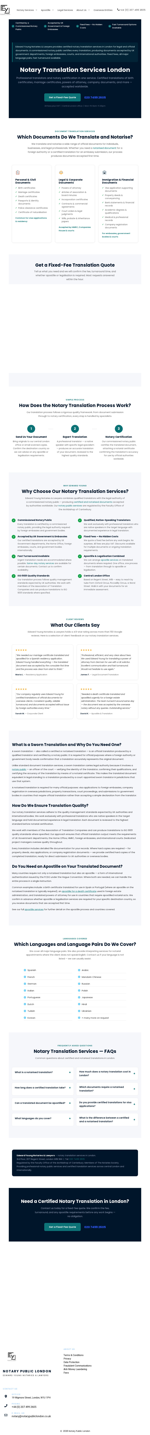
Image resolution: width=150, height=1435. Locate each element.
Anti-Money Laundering (75, 1369)
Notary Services (25, 10)
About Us (81, 10)
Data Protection (71, 1362)
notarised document (104, 148)
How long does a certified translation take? (40, 1087)
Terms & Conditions (73, 1355)
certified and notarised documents (93, 501)
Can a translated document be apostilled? (40, 1103)
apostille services (109, 559)
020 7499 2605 (95, 97)
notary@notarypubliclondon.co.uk (31, 1416)
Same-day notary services (40, 563)
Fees (66, 1373)
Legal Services (65, 10)
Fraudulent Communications (78, 1366)
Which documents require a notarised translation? (101, 1089)
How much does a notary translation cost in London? (105, 1073)
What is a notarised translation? (34, 1072)
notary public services (70, 505)
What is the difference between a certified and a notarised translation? (104, 1119)
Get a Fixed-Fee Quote (62, 97)
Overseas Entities (103, 10)
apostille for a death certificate (79, 891)
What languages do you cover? (33, 1118)
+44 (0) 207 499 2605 (24, 1407)
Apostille (45, 10)
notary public (19, 769)
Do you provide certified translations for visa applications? (105, 1104)
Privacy (67, 1359)
